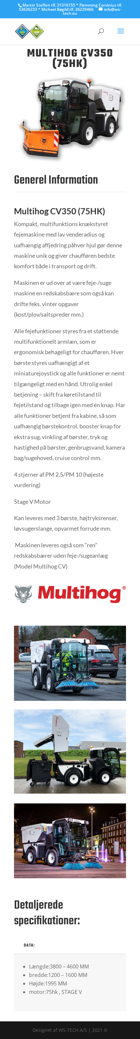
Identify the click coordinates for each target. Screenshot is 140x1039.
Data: (29, 945)
